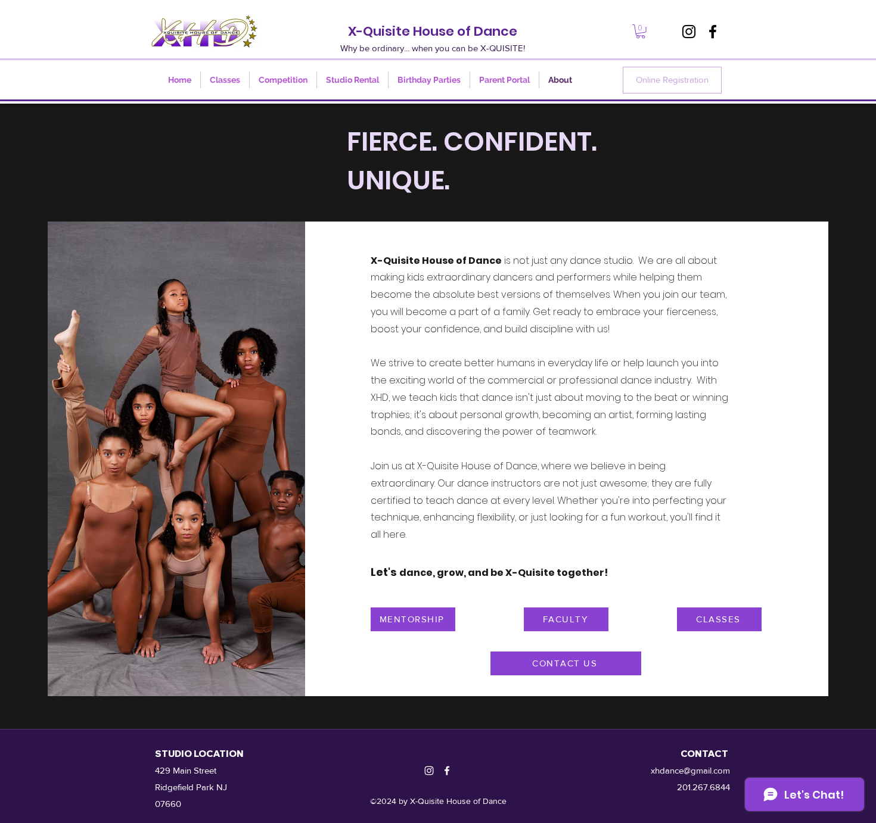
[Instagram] (689, 31)
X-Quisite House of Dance (432, 31)
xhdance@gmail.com (690, 770)
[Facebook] (713, 31)
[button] (640, 31)
